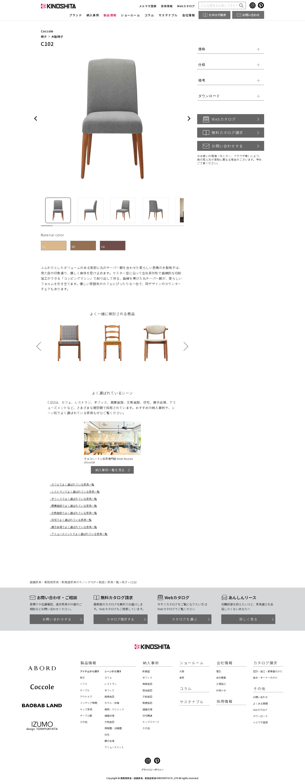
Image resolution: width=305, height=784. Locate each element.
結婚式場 (109, 715)
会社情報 (188, 15)
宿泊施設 (147, 690)
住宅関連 (147, 715)
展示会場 (109, 741)
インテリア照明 (88, 703)
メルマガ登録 (148, 6)
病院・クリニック (114, 709)
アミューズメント (114, 747)
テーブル (85, 690)
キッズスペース (150, 722)
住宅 (106, 734)
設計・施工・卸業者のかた (267, 671)
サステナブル (168, 15)
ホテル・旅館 (111, 703)
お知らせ (221, 690)
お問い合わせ (251, 15)
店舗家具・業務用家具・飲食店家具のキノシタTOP (63, 582)
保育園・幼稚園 (113, 728)
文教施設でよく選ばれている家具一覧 (74, 513)
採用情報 (167, 6)
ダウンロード (209, 96)
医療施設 (147, 703)
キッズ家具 (86, 709)
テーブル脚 (86, 715)
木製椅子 (57, 37)
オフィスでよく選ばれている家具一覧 (74, 499)
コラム (149, 15)
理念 (218, 671)
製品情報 (110, 15)
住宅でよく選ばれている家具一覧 (71, 520)
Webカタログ (186, 6)
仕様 (201, 64)
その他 (83, 722)
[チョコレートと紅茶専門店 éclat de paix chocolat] (112, 438)
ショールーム (130, 15)
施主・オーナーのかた (265, 677)
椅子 (44, 37)
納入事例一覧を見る (110, 470)
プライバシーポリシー (152, 769)
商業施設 (109, 696)
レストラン (110, 684)
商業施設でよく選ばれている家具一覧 (74, 505)
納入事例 (92, 15)
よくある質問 (260, 703)
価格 (201, 49)
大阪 (181, 671)
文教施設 (109, 722)
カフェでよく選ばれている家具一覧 (72, 484)
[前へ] (36, 118)
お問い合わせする (227, 146)
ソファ (83, 684)
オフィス (109, 690)
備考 (201, 80)
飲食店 (146, 671)
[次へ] (189, 118)
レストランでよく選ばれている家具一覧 (75, 491)
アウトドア (86, 696)
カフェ (108, 677)
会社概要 (221, 677)
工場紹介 (221, 684)
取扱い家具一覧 (109, 582)
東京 (181, 677)
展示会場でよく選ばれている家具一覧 (74, 527)
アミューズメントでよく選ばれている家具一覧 (79, 534)
